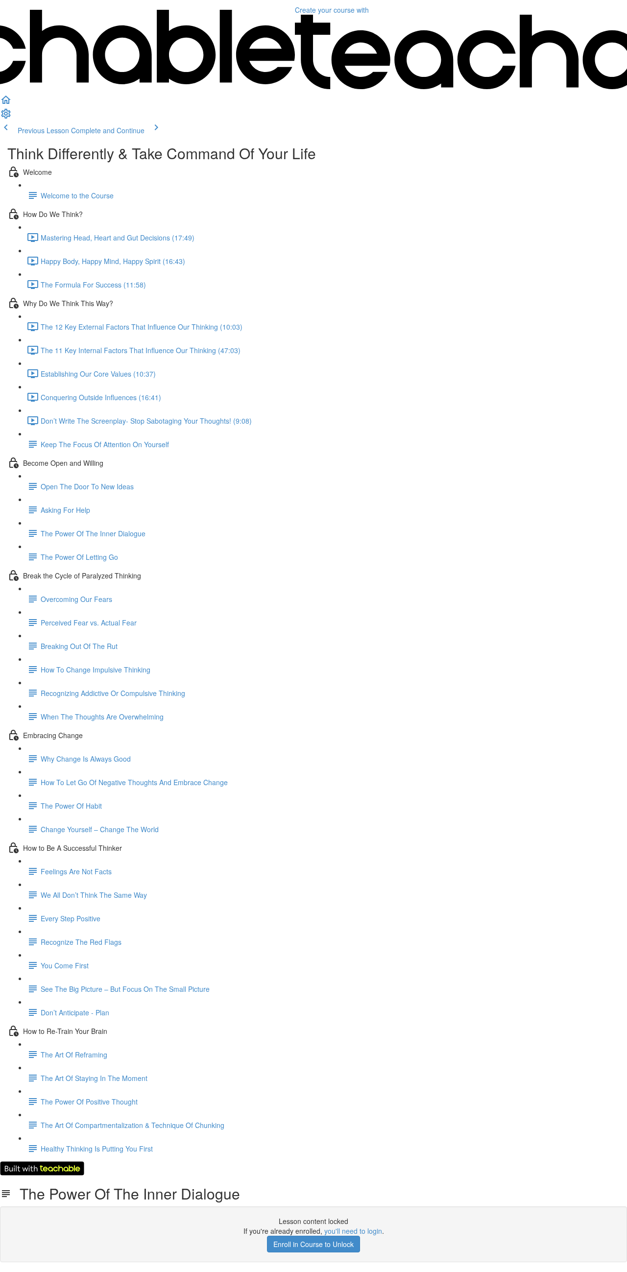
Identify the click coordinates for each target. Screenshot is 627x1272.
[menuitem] (6, 116)
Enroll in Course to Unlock (313, 1244)
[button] (6, 103)
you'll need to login (353, 1231)
